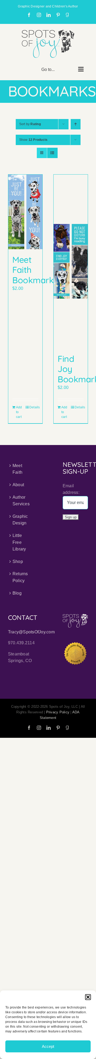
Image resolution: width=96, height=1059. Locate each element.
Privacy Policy (57, 712)
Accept (48, 1046)
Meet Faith (17, 469)
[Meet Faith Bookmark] (25, 212)
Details (33, 407)
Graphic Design (20, 520)
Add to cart (19, 412)
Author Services (21, 500)
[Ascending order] (75, 124)
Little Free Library (19, 542)
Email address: (71, 489)
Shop (18, 561)
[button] (88, 997)
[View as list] (52, 153)
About (18, 484)
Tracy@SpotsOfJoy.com (31, 632)
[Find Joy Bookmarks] (71, 261)
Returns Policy (20, 577)
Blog (17, 593)
